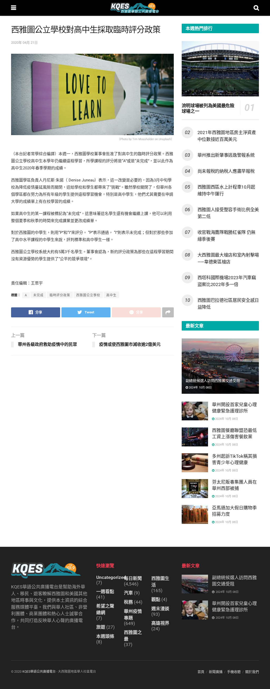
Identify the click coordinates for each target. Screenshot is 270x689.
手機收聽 (234, 672)
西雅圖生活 (160, 582)
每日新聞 (133, 578)
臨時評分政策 (60, 295)
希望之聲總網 (105, 609)
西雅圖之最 (133, 636)
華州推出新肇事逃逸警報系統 (226, 155)
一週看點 (105, 591)
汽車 (128, 593)
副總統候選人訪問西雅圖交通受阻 (213, 380)
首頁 (200, 672)
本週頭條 (105, 636)
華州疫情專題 (133, 615)
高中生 (111, 295)
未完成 (38, 295)
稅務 (128, 602)
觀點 (155, 599)
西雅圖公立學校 (88, 295)
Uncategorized (111, 577)
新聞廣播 (216, 672)
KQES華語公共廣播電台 (39, 671)
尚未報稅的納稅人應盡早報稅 (226, 171)
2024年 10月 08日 (200, 387)
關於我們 (252, 672)
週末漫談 (160, 608)
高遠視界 (160, 623)
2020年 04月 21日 (24, 43)
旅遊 (100, 627)
